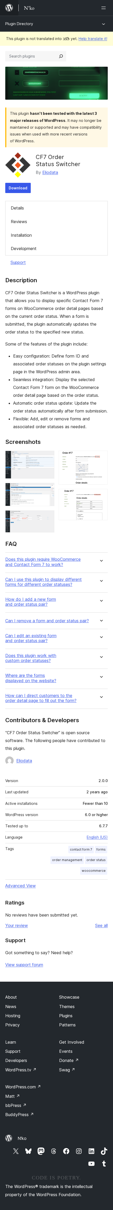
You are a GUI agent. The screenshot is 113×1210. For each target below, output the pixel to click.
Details (17, 208)
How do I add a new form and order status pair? (30, 602)
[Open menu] (104, 8)
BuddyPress (19, 1114)
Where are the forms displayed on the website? (30, 678)
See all (101, 925)
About (11, 997)
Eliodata (50, 172)
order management (67, 860)
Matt (12, 1096)
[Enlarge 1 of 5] (47, 457)
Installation (21, 235)
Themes (67, 1006)
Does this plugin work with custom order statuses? (30, 658)
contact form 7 (81, 849)
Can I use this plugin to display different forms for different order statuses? (43, 582)
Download (18, 188)
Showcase (69, 997)
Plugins (66, 1015)
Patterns (67, 1024)
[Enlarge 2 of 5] (47, 490)
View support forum (24, 964)
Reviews (19, 221)
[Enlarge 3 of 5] (47, 517)
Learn (10, 1042)
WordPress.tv (21, 1069)
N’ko (22, 1138)
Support (18, 262)
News (10, 1006)
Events (66, 1051)
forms (101, 849)
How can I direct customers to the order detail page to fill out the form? (40, 698)
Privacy (12, 1024)
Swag (67, 1069)
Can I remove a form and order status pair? (47, 620)
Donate (69, 1060)
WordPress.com (23, 1086)
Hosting (12, 1015)
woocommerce (94, 871)
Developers (16, 1060)
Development (24, 248)
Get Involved (71, 1042)
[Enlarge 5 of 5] (100, 496)
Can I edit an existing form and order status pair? (30, 638)
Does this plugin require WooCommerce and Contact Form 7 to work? (43, 562)
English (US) (97, 837)
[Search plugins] (61, 56)
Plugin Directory (19, 23)
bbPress (16, 1105)
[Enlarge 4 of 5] (100, 457)
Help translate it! (93, 38)
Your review (16, 925)
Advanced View (20, 885)
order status (96, 860)
